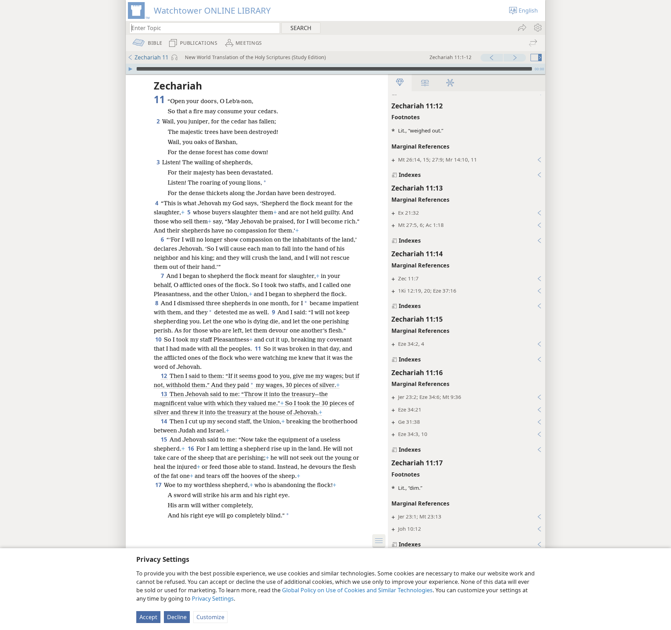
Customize (210, 617)
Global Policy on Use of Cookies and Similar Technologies (357, 590)
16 (191, 448)
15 (164, 439)
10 (159, 339)
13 (164, 394)
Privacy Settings (213, 598)
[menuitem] (537, 27)
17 (159, 485)
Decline (177, 617)
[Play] (130, 69)
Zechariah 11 (151, 57)
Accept (148, 617)
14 (164, 421)
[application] (335, 69)
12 (164, 376)
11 (258, 348)
